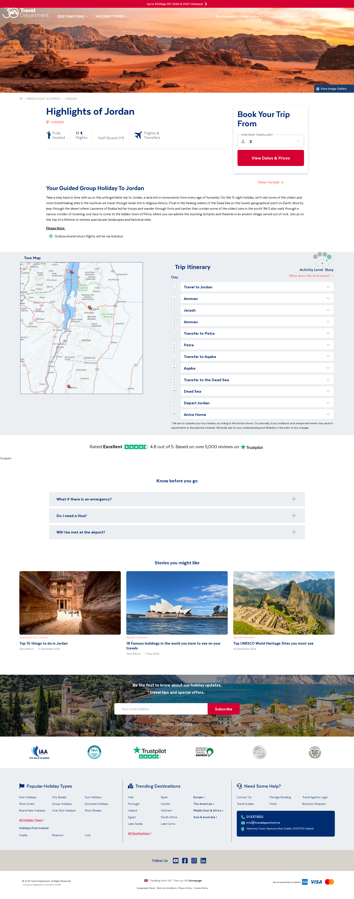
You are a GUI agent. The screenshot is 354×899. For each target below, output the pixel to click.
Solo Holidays (28, 797)
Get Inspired (225, 16)
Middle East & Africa (207, 810)
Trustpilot (5, 458)
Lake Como (168, 823)
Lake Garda (135, 823)
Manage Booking (280, 797)
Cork (88, 835)
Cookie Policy (201, 888)
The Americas (202, 803)
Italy (131, 797)
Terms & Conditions (167, 888)
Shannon (57, 835)
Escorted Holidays (96, 803)
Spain (164, 797)
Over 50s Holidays (64, 810)
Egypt (132, 817)
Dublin (23, 835)
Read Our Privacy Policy (177, 723)
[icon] (205, 4)
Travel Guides (245, 803)
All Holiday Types (30, 820)
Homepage (195, 880)
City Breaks (59, 797)
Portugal (133, 803)
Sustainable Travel (146, 888)
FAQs (273, 803)
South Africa (169, 817)
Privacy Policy (185, 888)
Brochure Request (314, 803)
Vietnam (166, 810)
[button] (257, 286)
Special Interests (137, 637)
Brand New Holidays (32, 810)
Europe (198, 797)
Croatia (165, 803)
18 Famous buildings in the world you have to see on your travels (173, 645)
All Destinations (139, 833)
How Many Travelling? (257, 135)
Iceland (132, 810)
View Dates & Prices (271, 158)
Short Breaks (93, 810)
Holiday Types (110, 16)
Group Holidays (62, 803)
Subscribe (223, 709)
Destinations (71, 16)
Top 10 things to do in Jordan (43, 643)
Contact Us (244, 797)
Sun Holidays (93, 797)
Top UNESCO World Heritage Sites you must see (273, 643)
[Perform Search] (314, 16)
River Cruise (26, 803)
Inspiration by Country (33, 637)
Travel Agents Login (315, 797)
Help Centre (250, 16)
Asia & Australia (204, 817)
